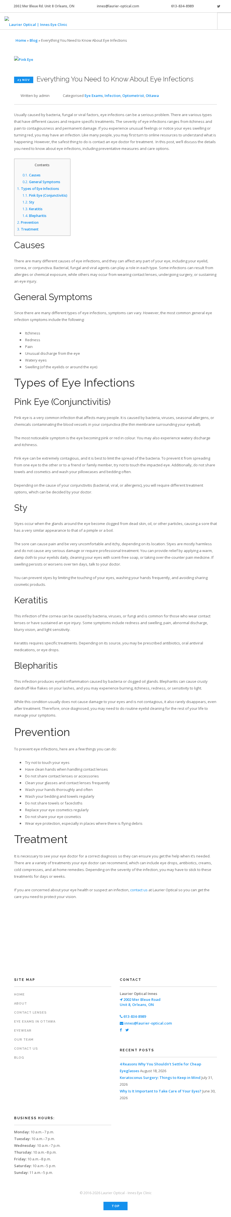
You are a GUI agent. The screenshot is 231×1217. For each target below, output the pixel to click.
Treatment (28, 229)
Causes (32, 175)
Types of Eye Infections (38, 188)
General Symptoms (41, 181)
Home (20, 40)
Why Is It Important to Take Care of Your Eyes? (160, 1091)
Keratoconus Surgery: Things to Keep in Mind (160, 1077)
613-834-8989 (182, 5)
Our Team (24, 1039)
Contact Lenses (30, 1012)
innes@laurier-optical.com (118, 6)
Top (116, 1206)
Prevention (28, 222)
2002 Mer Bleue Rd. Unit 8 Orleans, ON (44, 6)
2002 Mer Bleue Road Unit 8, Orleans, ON (140, 1002)
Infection (113, 95)
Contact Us (26, 1048)
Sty (28, 202)
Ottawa (152, 95)
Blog (34, 40)
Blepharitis (34, 215)
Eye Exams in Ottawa (34, 1021)
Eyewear (23, 1030)
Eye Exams (94, 95)
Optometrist (133, 95)
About (20, 1003)
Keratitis (33, 209)
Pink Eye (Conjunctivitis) (45, 195)
